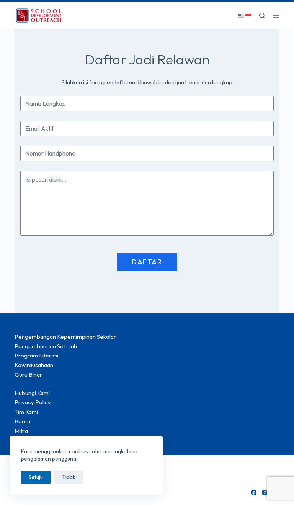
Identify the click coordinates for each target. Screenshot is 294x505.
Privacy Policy (33, 402)
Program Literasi (36, 355)
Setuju (36, 477)
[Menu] (276, 15)
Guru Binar (28, 374)
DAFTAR (147, 261)
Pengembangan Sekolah (46, 346)
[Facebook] (253, 492)
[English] (241, 15)
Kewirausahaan (34, 365)
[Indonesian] (248, 15)
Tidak (68, 477)
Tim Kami (26, 411)
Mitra (21, 430)
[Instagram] (265, 492)
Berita (22, 421)
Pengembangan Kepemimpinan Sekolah (66, 336)
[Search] (262, 15)
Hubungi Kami (32, 393)
